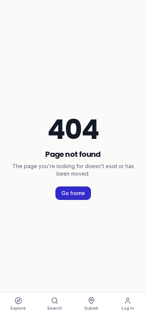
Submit (91, 308)
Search (54, 308)
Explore (18, 308)
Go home (73, 193)
